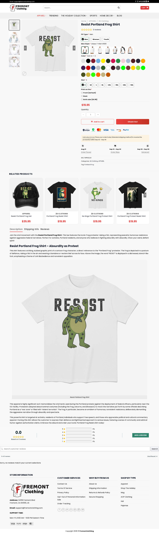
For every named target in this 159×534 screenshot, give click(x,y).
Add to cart (99, 122)
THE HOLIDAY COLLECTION (73, 15)
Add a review (140, 435)
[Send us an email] (142, 1)
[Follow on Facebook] (135, 1)
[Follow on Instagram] (137, 1)
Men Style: (86, 44)
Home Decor (106, 15)
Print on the (86, 89)
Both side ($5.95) (90, 99)
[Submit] (118, 8)
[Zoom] (24, 74)
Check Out (133, 122)
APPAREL (41, 15)
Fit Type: (85, 34)
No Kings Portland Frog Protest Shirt (97, 216)
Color (84, 56)
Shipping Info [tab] (31, 229)
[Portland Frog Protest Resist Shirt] (132, 194)
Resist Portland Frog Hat (21, 216)
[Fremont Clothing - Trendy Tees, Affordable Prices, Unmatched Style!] (25, 8)
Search (155, 449)
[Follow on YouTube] (148, 1)
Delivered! (145, 152)
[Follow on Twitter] (140, 1)
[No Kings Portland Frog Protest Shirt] (97, 194)
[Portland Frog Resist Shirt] (61, 194)
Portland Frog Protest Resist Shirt (131, 216)
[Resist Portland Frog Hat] (26, 194)
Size (83, 80)
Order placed (86, 152)
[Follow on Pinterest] (144, 1)
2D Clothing (103, 21)
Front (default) (89, 93)
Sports (93, 15)
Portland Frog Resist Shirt (57, 216)
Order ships (115, 152)
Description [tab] (16, 229)
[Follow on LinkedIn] (146, 1)
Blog (119, 15)
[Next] (74, 48)
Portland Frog (89, 164)
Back (85, 96)
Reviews (44, 229)
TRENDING (53, 15)
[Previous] (25, 48)
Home (83, 21)
